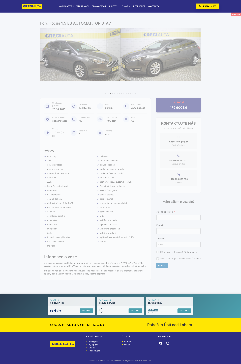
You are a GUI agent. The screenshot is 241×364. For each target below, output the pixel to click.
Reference (139, 6)
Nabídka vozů (66, 6)
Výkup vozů (82, 6)
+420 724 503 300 (209, 6)
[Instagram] (167, 343)
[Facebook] (161, 343)
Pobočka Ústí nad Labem (169, 324)
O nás (125, 6)
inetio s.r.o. (147, 361)
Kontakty (153, 6)
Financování (99, 6)
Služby (112, 6)
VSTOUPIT (86, 311)
